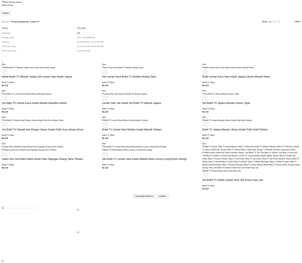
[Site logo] (13, 3)
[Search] (290, 3)
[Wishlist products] (294, 3)
